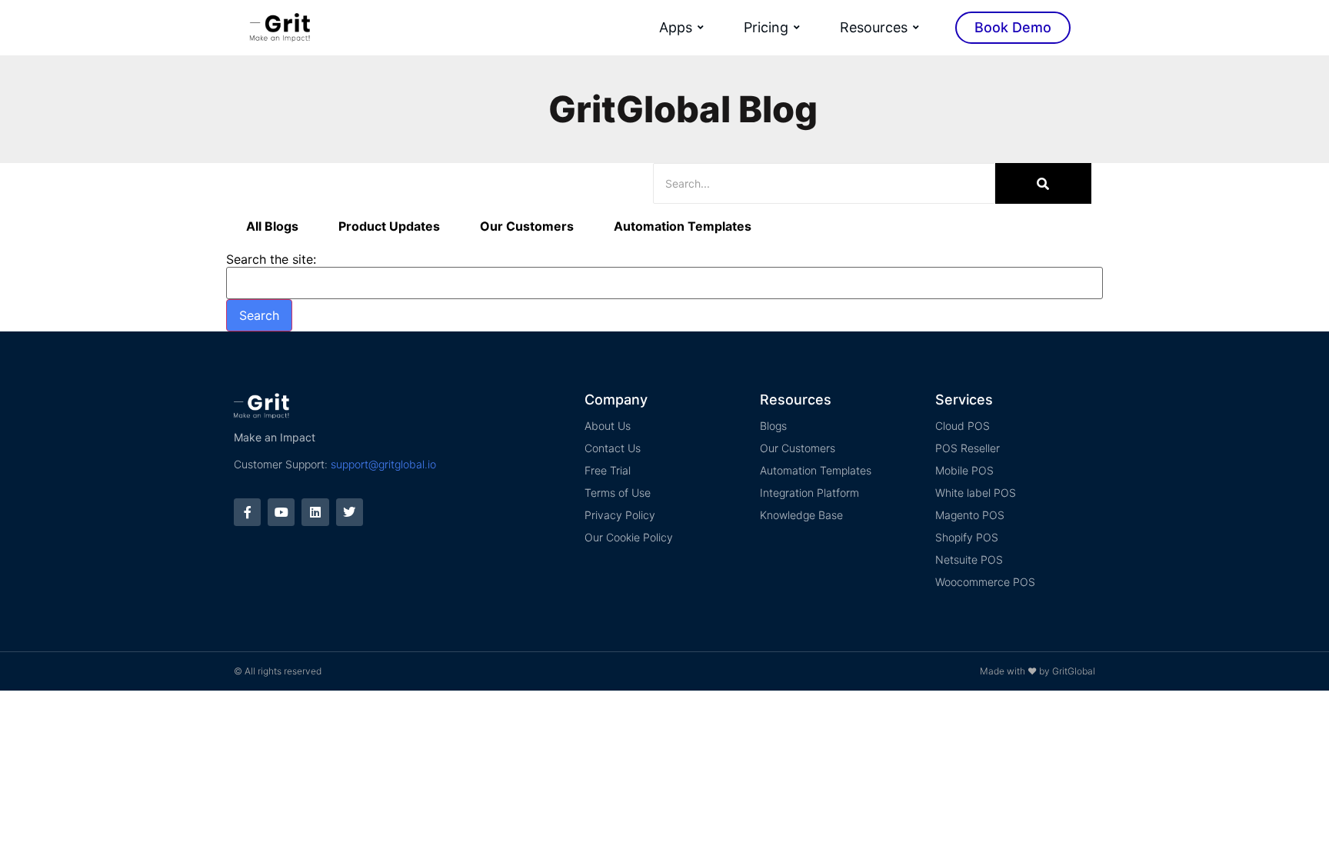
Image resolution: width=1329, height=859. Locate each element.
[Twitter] (349, 511)
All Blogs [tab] (272, 226)
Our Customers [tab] (527, 226)
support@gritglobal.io (383, 464)
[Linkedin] (314, 511)
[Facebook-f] (247, 511)
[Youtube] (281, 511)
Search (259, 315)
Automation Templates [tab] (682, 226)
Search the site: (271, 259)
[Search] (1043, 183)
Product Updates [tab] (389, 226)
